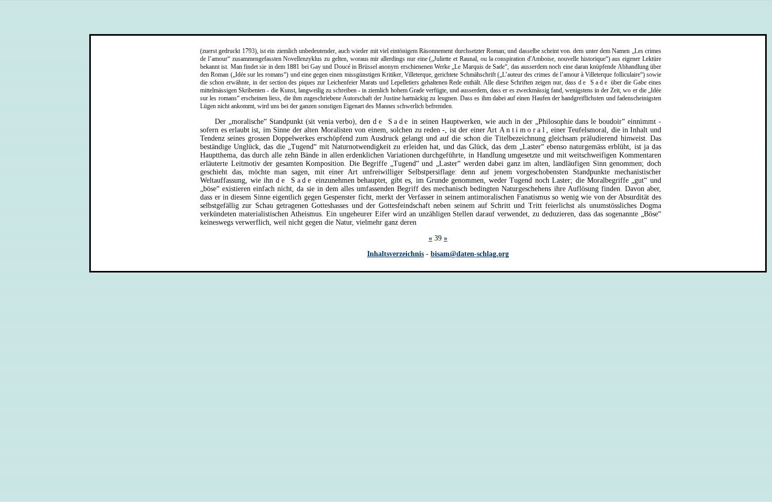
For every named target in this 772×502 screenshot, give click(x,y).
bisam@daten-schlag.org (470, 254)
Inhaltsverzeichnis (395, 254)
